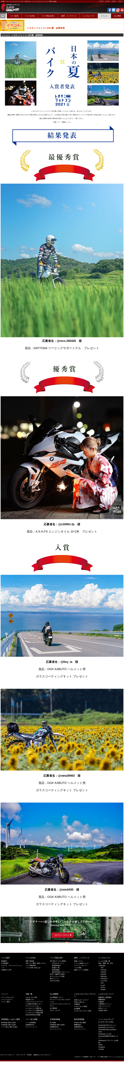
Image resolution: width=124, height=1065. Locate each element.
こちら (68, 122)
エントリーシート (31, 1027)
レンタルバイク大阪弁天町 (34, 1012)
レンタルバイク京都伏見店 (34, 1010)
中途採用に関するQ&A (8, 1025)
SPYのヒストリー (58, 963)
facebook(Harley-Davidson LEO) (107, 1031)
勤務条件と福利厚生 (105, 997)
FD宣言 (29, 1055)
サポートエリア (55, 1010)
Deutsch (103, 972)
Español (103, 974)
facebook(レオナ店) (104, 1034)
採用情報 (107, 1)
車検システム (78, 961)
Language (101, 965)
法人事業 (117, 16)
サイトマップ (20, 1055)
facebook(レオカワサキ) (106, 1027)
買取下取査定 (30, 961)
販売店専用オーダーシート (61, 972)
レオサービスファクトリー (34, 1002)
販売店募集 (55, 970)
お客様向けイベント (105, 1004)
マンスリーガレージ (80, 965)
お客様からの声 (6, 970)
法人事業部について (56, 997)
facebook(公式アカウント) (107, 1025)
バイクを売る (30, 16)
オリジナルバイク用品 (57, 976)
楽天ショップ (54, 978)
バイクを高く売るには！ (34, 968)
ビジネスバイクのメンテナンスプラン (60, 1005)
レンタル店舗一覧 (104, 961)
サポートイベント (104, 1006)
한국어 (103, 987)
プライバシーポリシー (7, 1055)
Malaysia (104, 976)
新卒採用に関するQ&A (8, 1022)
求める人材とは (79, 1002)
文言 (102, 983)
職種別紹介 (102, 999)
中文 (102, 968)
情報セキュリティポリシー (42, 1055)
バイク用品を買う (48, 16)
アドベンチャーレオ (32, 1006)
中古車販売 (4, 963)
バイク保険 (77, 968)
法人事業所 (53, 1008)
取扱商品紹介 (56, 965)
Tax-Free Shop (55, 981)
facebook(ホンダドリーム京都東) (108, 1042)
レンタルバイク (89, 16)
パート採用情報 (31, 1022)
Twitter (100, 1045)
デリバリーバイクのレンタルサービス (60, 1001)
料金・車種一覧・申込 (105, 963)
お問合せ (120, 1)
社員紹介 (101, 1002)
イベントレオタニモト (9, 6)
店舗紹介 (114, 1)
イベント (104, 16)
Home (3, 15)
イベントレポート (7, 999)
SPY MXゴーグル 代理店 (58, 961)
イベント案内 (5, 1002)
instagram (101, 1047)
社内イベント (102, 1008)
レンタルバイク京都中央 (34, 1008)
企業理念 (77, 1004)
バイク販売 (14, 16)
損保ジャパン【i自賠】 (81, 970)
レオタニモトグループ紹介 (83, 1011)
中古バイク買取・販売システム (36, 963)
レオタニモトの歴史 (80, 1006)
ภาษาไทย (104, 981)
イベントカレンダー (7, 997)
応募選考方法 (30, 1025)
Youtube (101, 1049)
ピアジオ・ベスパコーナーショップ (11, 967)
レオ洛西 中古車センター (34, 1004)
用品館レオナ (30, 999)
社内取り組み (102, 1010)
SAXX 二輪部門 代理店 (57, 974)
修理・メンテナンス (69, 16)
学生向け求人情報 (80, 1022)
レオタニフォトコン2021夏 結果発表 (22, 35)
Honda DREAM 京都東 (33, 1015)
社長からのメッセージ (81, 1000)
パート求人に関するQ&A (9, 1027)
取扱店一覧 (55, 968)
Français (103, 970)
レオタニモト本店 (31, 997)
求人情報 (53, 1022)
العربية (103, 985)
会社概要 (101, 1)
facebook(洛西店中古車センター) (108, 1037)
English (103, 989)
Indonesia (104, 978)
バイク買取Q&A (31, 965)
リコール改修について (81, 963)
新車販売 (4, 961)
